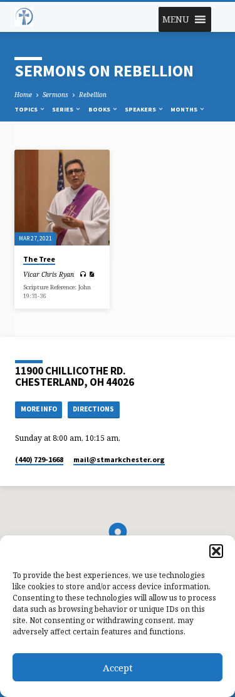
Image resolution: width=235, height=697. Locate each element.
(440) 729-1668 (39, 459)
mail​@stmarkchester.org (119, 459)
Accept (118, 667)
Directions (93, 409)
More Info (39, 409)
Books (100, 109)
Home (23, 94)
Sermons (55, 94)
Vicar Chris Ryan (48, 274)
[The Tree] (62, 197)
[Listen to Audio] (83, 274)
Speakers (141, 109)
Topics (26, 109)
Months (184, 109)
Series (63, 109)
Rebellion (93, 94)
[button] (216, 551)
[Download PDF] (91, 274)
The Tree (39, 259)
